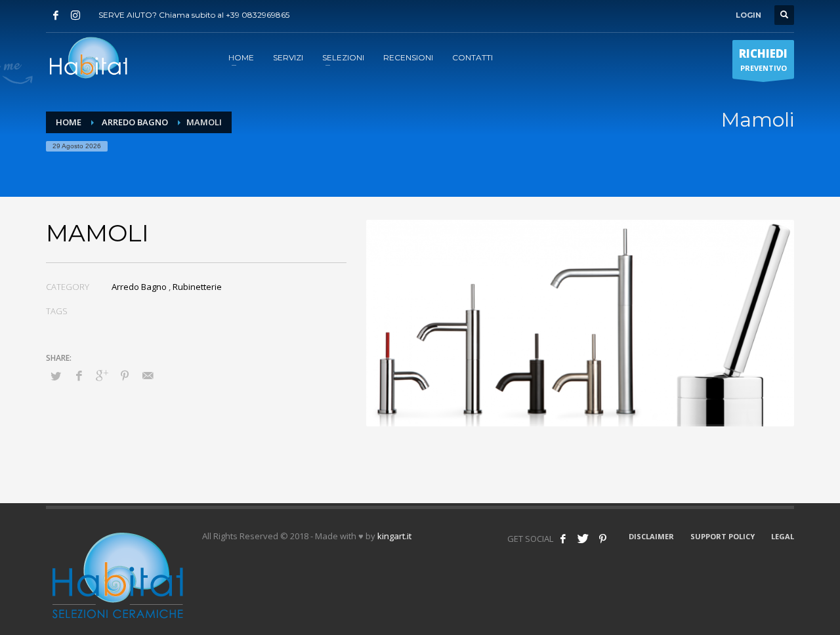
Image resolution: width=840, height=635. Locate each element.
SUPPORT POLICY (722, 536)
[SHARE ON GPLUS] (102, 375)
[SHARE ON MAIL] (148, 375)
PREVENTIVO (763, 59)
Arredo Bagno (135, 122)
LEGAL (782, 536)
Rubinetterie (197, 287)
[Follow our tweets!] (583, 538)
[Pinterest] (602, 538)
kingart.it (394, 536)
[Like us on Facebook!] (563, 538)
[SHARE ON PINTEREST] (125, 375)
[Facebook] (56, 15)
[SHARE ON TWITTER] (56, 376)
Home (68, 122)
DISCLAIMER (651, 536)
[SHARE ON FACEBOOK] (79, 375)
